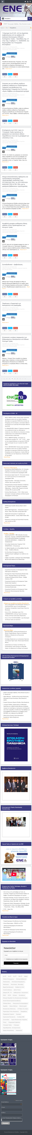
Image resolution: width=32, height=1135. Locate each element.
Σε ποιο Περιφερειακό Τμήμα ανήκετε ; (11, 1117)
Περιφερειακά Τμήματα (8, 1014)
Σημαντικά (22, 48)
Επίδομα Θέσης (7, 1003)
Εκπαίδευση (22, 995)
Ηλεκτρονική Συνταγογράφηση (20, 1003)
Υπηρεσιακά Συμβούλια (14, 1022)
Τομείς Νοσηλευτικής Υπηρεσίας (19, 1019)
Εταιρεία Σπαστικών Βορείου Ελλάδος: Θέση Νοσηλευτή (16, 702)
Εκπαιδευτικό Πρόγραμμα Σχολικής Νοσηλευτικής (14, 929)
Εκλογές (15, 995)
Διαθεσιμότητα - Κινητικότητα (21, 992)
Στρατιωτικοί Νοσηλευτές (9, 1017)
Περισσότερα (7, 457)
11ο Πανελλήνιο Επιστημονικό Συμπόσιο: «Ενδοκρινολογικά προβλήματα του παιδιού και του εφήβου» (16, 554)
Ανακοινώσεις (6, 981)
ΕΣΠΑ (9, 995)
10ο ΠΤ (20, 976)
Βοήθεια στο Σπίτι (19, 987)
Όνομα (3, 1107)
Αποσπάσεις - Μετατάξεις (17, 984)
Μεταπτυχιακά (22, 1006)
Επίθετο (3, 1112)
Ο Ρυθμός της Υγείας (23, 1008)
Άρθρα (25, 976)
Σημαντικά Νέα (5, 49)
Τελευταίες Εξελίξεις (13, 49)
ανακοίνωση (19, 1030)
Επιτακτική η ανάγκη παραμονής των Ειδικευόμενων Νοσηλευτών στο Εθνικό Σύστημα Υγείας (15, 339)
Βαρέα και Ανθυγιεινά (8, 987)
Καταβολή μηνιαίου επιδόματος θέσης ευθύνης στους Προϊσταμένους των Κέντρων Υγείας (14, 225)
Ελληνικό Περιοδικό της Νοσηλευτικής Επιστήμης (15, 998)
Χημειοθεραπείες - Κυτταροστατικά (11, 1027)
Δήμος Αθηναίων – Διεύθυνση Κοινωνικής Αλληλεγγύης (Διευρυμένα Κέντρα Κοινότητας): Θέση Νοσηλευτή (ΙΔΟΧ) (16, 698)
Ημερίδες (5, 1006)
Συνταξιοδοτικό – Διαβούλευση (12, 264)
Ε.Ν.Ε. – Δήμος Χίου (8, 909)
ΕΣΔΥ (4, 995)
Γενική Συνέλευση (7, 989)
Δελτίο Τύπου (17, 989)
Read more (8, 68)
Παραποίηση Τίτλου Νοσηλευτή (11, 1011)
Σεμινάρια (18, 1014)
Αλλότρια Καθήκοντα (21, 979)
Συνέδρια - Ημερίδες (9, 533)
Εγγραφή (16, 963)
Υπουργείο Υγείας (7, 1025)
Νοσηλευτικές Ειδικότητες (9, 1008)
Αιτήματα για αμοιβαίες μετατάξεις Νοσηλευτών (16, 603)
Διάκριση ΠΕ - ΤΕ (7, 992)
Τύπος (4, 1022)
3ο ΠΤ (9, 976)
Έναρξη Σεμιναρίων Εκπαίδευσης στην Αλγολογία (14, 921)
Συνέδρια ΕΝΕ (20, 1017)
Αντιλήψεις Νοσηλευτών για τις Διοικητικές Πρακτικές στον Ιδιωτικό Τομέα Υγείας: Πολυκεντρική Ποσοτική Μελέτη (17, 640)
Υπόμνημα (16, 1025)
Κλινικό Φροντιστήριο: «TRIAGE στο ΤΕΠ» (13, 923)
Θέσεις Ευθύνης (13, 1006)
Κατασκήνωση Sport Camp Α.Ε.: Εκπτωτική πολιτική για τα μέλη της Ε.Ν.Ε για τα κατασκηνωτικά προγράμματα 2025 (17, 476)
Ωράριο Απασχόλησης (8, 1030)
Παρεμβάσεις (17, 48)
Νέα (13, 48)
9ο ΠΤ (14, 976)
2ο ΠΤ (4, 976)
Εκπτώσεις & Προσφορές (10, 467)
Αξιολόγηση (6, 984)
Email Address (11, 1102)
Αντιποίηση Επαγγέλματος (18, 981)
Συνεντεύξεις (6, 1019)
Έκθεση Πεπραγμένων (8, 979)
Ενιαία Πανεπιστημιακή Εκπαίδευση (11, 1000)
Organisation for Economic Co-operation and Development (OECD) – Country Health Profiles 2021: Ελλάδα (17, 515)
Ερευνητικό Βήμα (8, 630)
